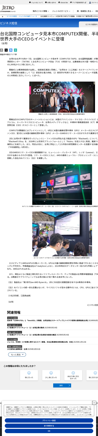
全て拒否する (49, 426)
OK (49, 431)
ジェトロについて (37, 2)
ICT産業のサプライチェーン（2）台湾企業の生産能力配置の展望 (31, 335)
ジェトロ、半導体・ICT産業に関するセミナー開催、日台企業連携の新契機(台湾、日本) (40, 342)
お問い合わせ (51, 2)
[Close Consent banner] (94, 403)
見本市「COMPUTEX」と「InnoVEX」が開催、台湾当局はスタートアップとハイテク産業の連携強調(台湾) (47, 320)
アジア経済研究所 (78, 2)
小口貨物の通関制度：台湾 (17, 349)
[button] (17, 355)
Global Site (64, 2)
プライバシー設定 (49, 420)
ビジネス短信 (8, 23)
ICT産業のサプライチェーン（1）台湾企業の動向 (26, 327)
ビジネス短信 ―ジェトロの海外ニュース (22, 16)
